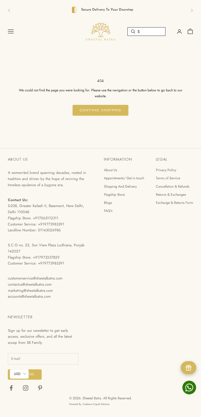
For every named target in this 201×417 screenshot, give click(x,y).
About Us (110, 169)
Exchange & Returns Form (174, 202)
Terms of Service (168, 178)
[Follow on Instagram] (25, 388)
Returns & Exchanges (171, 194)
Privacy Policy (166, 169)
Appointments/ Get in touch (124, 178)
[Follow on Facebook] (11, 388)
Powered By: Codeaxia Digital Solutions (89, 404)
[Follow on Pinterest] (40, 388)
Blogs (108, 202)
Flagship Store (114, 194)
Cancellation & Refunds (172, 186)
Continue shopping (100, 110)
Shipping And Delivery (120, 186)
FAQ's (108, 210)
